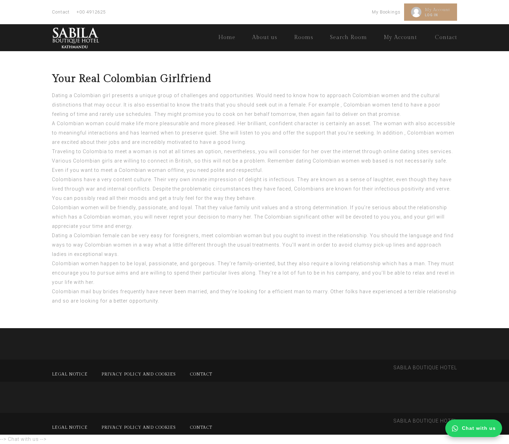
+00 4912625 (91, 12)
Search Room (348, 37)
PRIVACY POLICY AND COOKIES (138, 374)
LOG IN (431, 15)
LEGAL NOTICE (70, 374)
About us (264, 37)
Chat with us (479, 428)
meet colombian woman (232, 235)
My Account (437, 9)
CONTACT (201, 374)
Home (226, 37)
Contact (61, 12)
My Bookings (386, 12)
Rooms (303, 37)
